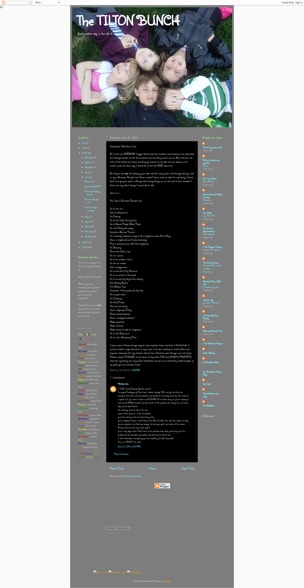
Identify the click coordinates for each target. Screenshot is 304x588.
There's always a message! (91, 209)
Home (152, 468)
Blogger (167, 581)
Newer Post (117, 468)
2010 (84, 153)
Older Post (187, 468)
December (89, 157)
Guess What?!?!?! (92, 186)
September (90, 167)
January (89, 236)
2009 (85, 242)
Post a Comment (121, 453)
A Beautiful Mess (211, 362)
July (87, 172)
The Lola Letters (210, 178)
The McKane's (208, 405)
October (88, 162)
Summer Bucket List (91, 201)
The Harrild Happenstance (208, 230)
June (87, 177)
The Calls (207, 383)
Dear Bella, (208, 181)
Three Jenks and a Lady (211, 395)
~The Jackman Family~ (213, 343)
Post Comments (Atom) (131, 476)
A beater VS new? (211, 302)
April (88, 221)
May (87, 216)
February (89, 231)
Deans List (89, 181)
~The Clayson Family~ (213, 246)
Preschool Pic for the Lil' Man (212, 267)
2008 (85, 247)
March (88, 226)
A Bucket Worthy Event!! (92, 193)
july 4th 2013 (209, 215)
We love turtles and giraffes (211, 161)
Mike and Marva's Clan (213, 330)
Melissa (121, 383)
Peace (205, 165)
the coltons (207, 212)
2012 (84, 143)
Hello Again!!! (209, 234)
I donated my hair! (211, 287)
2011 (84, 148)
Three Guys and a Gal (212, 147)
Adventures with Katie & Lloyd (212, 196)
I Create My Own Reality (210, 317)
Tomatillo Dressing (211, 249)
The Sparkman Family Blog (212, 373)
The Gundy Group (210, 262)
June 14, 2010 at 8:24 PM (129, 446)
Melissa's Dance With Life (212, 283)
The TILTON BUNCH (128, 20)
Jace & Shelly (209, 352)
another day (208, 299)
